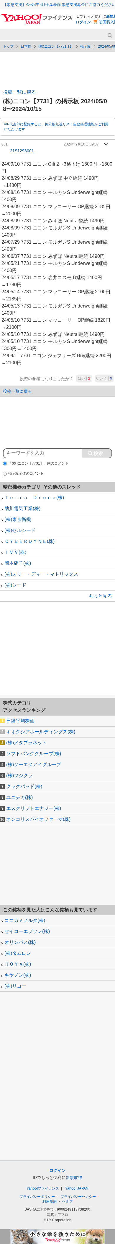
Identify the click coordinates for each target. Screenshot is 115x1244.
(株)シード (15, 585)
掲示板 (85, 46)
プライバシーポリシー (37, 1197)
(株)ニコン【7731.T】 (55, 46)
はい (84, 378)
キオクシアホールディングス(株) (40, 731)
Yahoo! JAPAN (76, 1188)
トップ (8, 46)
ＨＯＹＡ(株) (17, 964)
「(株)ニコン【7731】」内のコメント (38, 463)
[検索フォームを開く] (110, 35)
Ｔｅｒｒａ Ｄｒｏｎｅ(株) (34, 497)
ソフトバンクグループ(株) (33, 753)
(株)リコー (15, 986)
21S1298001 (22, 150)
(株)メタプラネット (26, 742)
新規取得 (74, 1177)
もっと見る (100, 595)
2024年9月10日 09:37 (81, 144)
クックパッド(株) (24, 786)
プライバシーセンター (78, 1197)
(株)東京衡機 (17, 519)
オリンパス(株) (20, 942)
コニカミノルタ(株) (24, 920)
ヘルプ (67, 1201)
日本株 (26, 46)
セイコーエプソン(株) (27, 931)
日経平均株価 (20, 720)
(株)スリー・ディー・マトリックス (41, 574)
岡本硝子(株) (17, 563)
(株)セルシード (20, 530)
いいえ (104, 378)
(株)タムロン (17, 953)
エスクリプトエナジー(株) (33, 808)
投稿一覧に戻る (19, 92)
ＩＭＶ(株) (15, 552)
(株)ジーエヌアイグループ (33, 764)
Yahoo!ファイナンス (43, 1188)
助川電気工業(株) (22, 508)
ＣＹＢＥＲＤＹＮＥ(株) (29, 541)
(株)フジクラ (19, 775)
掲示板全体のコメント (26, 473)
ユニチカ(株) (19, 797)
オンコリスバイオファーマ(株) (38, 819)
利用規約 (49, 1201)
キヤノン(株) (17, 975)
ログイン (83, 22)
